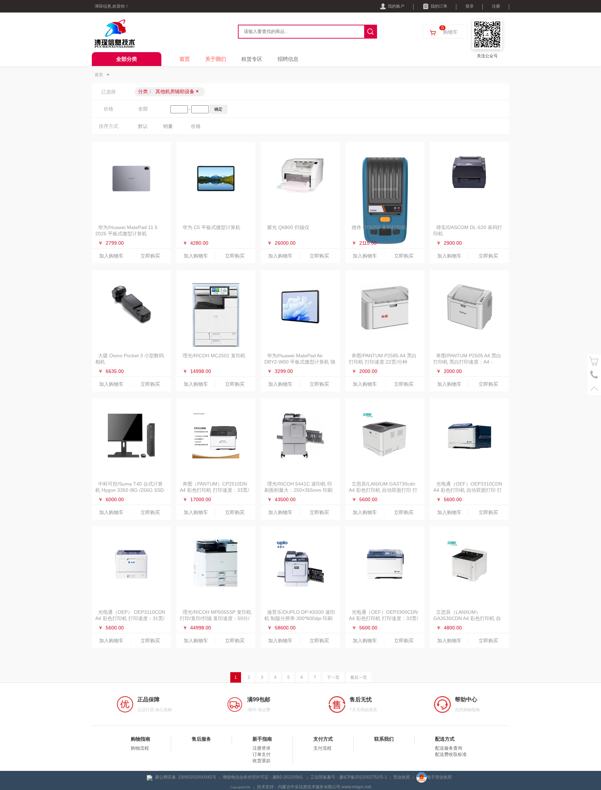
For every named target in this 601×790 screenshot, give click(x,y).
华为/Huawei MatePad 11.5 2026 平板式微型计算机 (126, 230)
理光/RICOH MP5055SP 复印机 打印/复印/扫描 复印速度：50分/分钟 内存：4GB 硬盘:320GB (215, 618)
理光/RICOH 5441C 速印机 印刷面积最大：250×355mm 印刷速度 (298, 490)
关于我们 (215, 59)
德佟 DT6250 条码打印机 (379, 227)
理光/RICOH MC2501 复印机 (214, 355)
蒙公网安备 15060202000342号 (185, 777)
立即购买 (150, 256)
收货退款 (262, 760)
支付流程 (322, 748)
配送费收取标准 (451, 754)
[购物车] (594, 361)
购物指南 (140, 739)
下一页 (333, 677)
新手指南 (262, 739)
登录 (469, 6)
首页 (184, 59)
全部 (143, 109)
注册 (496, 6)
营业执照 (401, 777)
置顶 (594, 388)
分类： (168, 91)
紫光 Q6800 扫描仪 (288, 227)
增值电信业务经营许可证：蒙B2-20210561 (263, 777)
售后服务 (201, 739)
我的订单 (439, 6)
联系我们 (384, 739)
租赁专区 (251, 59)
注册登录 (262, 748)
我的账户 (396, 6)
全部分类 (126, 59)
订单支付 (262, 754)
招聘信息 (288, 59)
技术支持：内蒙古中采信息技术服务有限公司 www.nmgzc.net (314, 786)
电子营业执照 (439, 777)
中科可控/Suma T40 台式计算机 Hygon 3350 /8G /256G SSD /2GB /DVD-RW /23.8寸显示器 (129, 490)
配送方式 (445, 739)
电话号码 (594, 375)
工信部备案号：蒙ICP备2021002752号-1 (348, 777)
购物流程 (140, 748)
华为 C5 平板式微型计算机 (211, 227)
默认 (143, 126)
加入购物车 (111, 256)
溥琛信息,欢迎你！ (112, 6)
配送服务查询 (448, 748)
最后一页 (358, 677)
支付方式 (323, 739)
